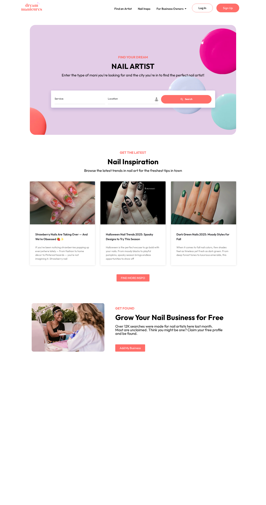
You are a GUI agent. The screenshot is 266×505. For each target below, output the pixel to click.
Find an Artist (123, 8)
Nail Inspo (144, 8)
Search (188, 99)
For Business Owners (170, 8)
